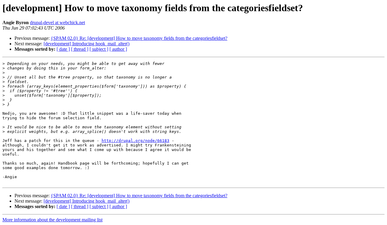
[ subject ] (98, 49)
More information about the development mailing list (52, 219)
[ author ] (118, 49)
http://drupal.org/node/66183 (135, 140)
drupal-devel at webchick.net (57, 22)
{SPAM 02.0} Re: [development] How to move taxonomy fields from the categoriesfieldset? (139, 38)
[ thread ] (79, 49)
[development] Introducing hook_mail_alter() (86, 43)
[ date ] (63, 49)
